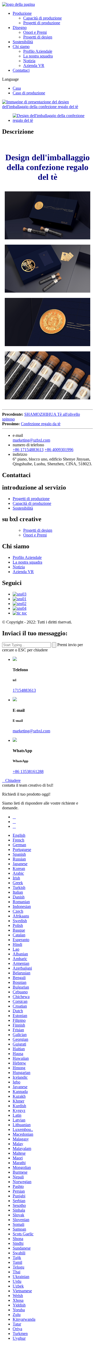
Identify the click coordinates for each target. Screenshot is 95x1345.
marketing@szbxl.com (31, 440)
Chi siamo (21, 46)
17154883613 (24, 690)
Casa (17, 88)
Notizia (29, 61)
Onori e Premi (35, 32)
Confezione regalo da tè (40, 424)
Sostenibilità (23, 42)
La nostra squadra (38, 56)
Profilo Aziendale (37, 51)
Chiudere (11, 780)
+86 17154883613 (28, 449)
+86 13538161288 (28, 771)
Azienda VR (33, 65)
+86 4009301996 (59, 449)
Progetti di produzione (41, 23)
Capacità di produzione (42, 18)
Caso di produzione (29, 93)
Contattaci (21, 70)
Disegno (20, 27)
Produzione (22, 13)
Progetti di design (37, 37)
